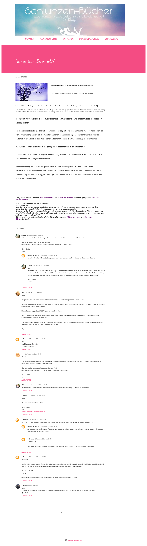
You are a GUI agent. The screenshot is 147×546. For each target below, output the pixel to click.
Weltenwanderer (47, 197)
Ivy (22, 354)
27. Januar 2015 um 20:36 (41, 265)
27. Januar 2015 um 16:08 (49, 255)
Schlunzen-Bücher (65, 197)
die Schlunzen (111, 39)
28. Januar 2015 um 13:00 (49, 426)
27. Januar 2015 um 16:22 (37, 339)
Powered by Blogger (75, 540)
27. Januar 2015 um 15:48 (33, 292)
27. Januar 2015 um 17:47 (33, 354)
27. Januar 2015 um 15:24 (35, 235)
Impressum (68, 39)
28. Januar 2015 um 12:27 (37, 457)
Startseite (29, 39)
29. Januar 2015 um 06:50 (43, 439)
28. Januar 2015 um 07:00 (37, 419)
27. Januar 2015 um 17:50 (39, 385)
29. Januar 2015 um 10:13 (34, 485)
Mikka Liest (25, 385)
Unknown (25, 339)
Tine (23, 485)
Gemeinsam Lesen (48, 39)
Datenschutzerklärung (89, 39)
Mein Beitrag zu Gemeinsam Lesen (33, 412)
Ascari (24, 235)
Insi (23, 292)
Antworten (27, 288)
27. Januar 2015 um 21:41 (36, 395)
